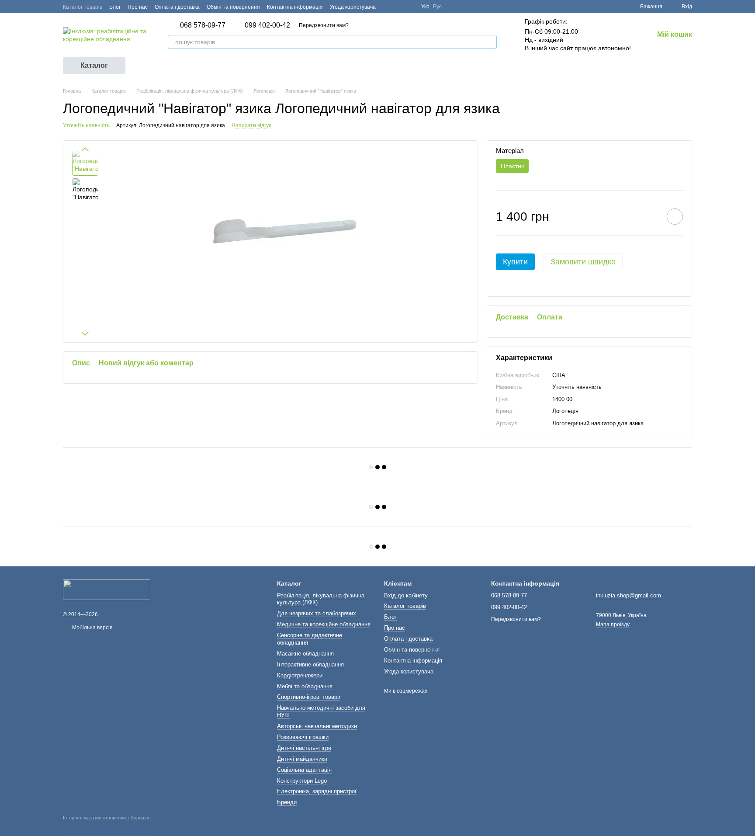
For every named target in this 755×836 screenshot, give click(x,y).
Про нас (138, 7)
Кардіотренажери (299, 675)
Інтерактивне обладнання (310, 664)
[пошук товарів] (490, 42)
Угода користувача (353, 7)
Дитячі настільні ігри (304, 748)
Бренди (287, 802)
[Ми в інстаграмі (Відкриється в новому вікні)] (408, 6)
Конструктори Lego (302, 780)
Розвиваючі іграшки (303, 737)
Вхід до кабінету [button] (406, 595)
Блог (115, 7)
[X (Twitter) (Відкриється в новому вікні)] (398, 6)
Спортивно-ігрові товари (308, 697)
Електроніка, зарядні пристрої (317, 791)
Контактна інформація (295, 7)
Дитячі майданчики (302, 759)
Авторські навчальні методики (317, 726)
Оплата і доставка (177, 7)
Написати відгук (251, 125)
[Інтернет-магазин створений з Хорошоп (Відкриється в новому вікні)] (107, 825)
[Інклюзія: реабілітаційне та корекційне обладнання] (106, 589)
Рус (437, 6)
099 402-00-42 (267, 25)
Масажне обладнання (305, 653)
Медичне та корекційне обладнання (324, 624)
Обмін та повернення (233, 7)
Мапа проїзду (613, 624)
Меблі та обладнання (304, 686)
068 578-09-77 (202, 25)
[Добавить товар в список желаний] (675, 216)
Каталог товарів (82, 7)
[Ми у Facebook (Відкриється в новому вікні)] (387, 6)
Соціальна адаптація (304, 770)
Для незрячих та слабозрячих (316, 613)
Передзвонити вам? (324, 25)
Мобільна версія (92, 627)
